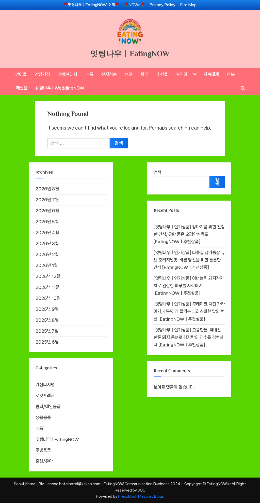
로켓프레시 (67, 74)
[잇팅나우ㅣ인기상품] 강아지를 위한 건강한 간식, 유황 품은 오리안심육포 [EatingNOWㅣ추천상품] (189, 234)
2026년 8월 (47, 188)
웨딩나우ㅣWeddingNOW (60, 88)
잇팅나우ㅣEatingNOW (130, 53)
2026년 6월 (47, 210)
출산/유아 (44, 461)
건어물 (21, 74)
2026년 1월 (47, 265)
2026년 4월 (47, 232)
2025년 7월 (47, 331)
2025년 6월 (47, 342)
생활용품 (43, 417)
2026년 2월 (47, 254)
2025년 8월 (47, 320)
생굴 (128, 74)
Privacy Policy (162, 5)
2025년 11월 (47, 287)
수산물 (162, 74)
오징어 (181, 74)
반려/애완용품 (48, 406)
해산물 (21, 88)
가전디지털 (45, 384)
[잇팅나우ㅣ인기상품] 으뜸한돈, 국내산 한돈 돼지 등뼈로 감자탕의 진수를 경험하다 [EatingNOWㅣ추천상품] (188, 337)
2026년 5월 (47, 221)
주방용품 (43, 450)
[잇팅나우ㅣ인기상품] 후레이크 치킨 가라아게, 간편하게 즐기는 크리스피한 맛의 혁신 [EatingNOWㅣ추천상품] (189, 311)
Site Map (188, 5)
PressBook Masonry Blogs (141, 496)
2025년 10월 (48, 298)
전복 (231, 74)
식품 (89, 74)
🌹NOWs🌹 (134, 5)
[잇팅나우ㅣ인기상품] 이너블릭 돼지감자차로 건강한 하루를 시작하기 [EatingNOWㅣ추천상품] (189, 285)
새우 (144, 74)
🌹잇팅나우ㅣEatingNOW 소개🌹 (91, 5)
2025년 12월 (48, 276)
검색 (157, 172)
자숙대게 (211, 74)
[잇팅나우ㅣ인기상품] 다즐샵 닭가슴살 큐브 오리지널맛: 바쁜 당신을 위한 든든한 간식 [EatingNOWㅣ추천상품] (189, 260)
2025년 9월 (47, 309)
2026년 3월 (47, 243)
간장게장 (42, 74)
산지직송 (109, 74)
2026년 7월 (47, 199)
